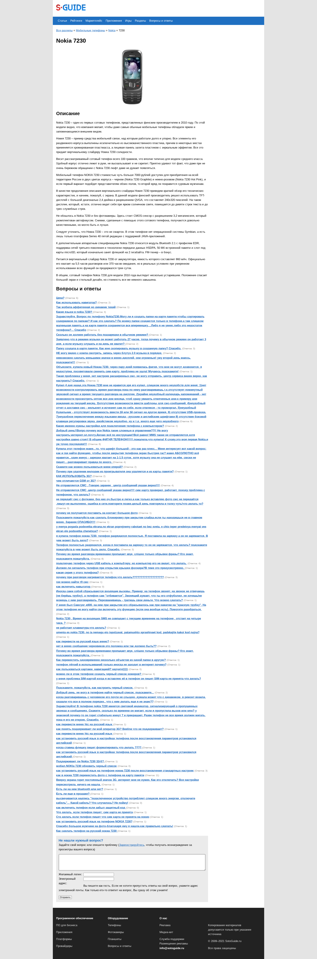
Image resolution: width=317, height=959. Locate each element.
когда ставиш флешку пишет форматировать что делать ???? (99, 747)
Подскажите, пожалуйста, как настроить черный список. (94, 687)
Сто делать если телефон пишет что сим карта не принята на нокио (102, 816)
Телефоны (114, 925)
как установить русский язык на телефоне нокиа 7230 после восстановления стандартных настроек (125, 770)
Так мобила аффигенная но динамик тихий (86, 307)
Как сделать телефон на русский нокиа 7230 (86, 830)
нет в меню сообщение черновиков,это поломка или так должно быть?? (106, 646)
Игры (128, 20)
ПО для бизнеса (66, 925)
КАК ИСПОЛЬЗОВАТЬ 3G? (74, 476)
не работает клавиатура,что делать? (81, 627)
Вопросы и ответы (161, 20)
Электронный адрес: (67, 881)
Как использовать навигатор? (76, 302)
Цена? (60, 297)
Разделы (140, 20)
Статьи (62, 20)
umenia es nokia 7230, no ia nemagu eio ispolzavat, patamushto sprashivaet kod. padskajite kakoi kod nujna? (127, 632)
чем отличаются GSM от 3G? (76, 480)
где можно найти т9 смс (72, 582)
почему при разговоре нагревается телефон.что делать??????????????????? (110, 577)
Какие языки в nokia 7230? (74, 312)
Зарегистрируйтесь (131, 845)
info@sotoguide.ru (171, 948)
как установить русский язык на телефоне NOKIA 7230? (94, 821)
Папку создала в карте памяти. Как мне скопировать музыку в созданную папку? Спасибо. (118, 348)
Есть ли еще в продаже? (73, 793)
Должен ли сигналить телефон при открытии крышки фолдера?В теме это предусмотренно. (120, 568)
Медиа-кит (166, 932)
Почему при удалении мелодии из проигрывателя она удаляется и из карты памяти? (115, 471)
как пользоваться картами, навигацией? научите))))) (92, 669)
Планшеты (114, 939)
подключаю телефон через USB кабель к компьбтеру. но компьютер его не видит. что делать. (121, 563)
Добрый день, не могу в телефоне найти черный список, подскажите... (105, 692)
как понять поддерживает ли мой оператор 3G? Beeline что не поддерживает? (110, 729)
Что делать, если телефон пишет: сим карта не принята (94, 812)
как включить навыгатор (73, 586)
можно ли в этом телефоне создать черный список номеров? (99, 674)
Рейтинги (76, 20)
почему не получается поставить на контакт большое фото (97, 513)
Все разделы (64, 30)
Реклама (164, 925)
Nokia (111, 30)
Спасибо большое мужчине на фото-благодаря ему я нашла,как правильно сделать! (114, 826)
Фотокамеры (116, 932)
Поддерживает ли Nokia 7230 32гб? (80, 761)
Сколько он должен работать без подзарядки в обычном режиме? (102, 334)
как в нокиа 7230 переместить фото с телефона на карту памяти (100, 775)
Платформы (64, 939)
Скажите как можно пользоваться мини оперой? (89, 466)
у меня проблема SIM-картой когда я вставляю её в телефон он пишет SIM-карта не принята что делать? (128, 678)
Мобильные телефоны (90, 30)
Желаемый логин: (70, 874)
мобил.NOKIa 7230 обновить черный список (86, 766)
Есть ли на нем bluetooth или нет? (79, 789)
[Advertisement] (149, 7)
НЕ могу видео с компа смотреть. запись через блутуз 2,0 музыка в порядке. (109, 353)
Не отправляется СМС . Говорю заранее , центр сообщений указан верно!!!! (108, 485)
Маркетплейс (94, 20)
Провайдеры (64, 946)
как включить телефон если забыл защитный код (91, 807)
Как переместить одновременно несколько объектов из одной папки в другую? (111, 660)
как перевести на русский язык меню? (82, 641)
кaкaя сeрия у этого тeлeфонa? (77, 572)
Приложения (114, 20)
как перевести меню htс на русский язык (84, 724)
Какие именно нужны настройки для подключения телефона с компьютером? (110, 425)
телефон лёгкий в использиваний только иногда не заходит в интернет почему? (111, 664)
